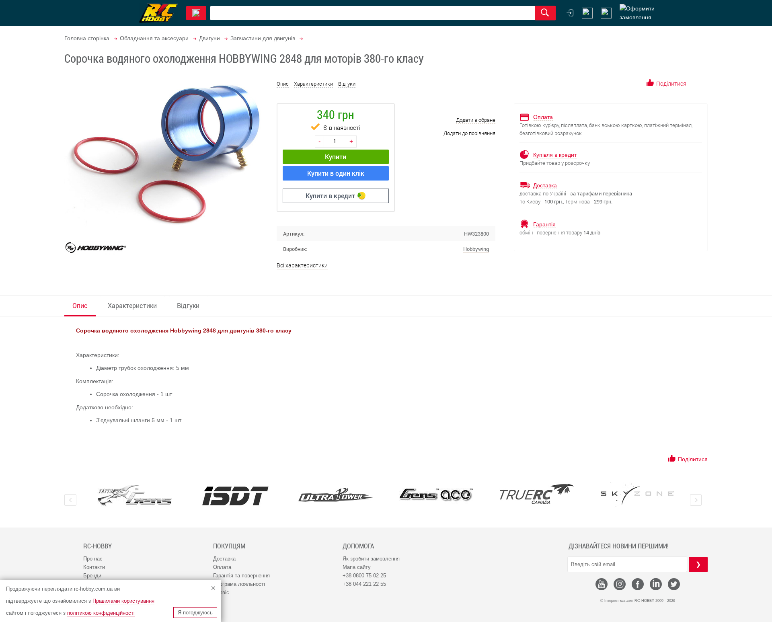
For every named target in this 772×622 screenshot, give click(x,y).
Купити (335, 156)
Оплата (222, 567)
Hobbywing (476, 248)
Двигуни (209, 38)
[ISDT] (235, 495)
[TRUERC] (537, 493)
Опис (283, 83)
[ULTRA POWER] (335, 495)
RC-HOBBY (97, 546)
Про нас (93, 559)
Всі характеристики (302, 265)
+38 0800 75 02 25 (364, 576)
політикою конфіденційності (101, 613)
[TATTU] (134, 495)
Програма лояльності (239, 584)
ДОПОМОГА (358, 546)
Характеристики (313, 83)
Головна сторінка (86, 38)
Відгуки (346, 83)
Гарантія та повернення (241, 576)
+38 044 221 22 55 (364, 584)
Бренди (92, 576)
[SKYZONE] (637, 494)
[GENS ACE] (436, 495)
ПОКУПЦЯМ (229, 546)
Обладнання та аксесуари (154, 38)
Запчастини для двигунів (262, 38)
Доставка (224, 559)
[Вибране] (606, 13)
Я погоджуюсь (195, 613)
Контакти (94, 567)
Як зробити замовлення (371, 559)
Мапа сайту (357, 567)
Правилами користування (123, 601)
